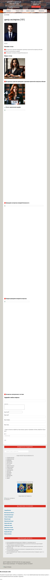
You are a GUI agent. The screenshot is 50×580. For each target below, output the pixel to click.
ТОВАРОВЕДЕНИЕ (10, 470)
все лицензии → (7, 499)
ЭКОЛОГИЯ (9, 471)
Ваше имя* (6, 415)
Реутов (5, 43)
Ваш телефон (7, 419)
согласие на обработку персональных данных (18, 429)
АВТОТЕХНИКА (9, 463)
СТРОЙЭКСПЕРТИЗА (10, 457)
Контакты (41, 11)
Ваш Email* (6, 412)
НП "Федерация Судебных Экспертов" (24, 563)
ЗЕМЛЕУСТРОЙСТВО (10, 465)
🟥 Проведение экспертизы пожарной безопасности (16, 52)
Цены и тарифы (30, 11)
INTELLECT (8, 476)
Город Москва (7, 510)
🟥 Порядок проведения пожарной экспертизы (15, 298)
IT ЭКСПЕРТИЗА (9, 468)
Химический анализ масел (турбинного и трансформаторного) (24, 542)
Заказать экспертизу (36, 6)
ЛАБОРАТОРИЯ (9, 461)
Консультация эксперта (25, 538)
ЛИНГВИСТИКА (9, 475)
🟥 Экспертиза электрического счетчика (14, 394)
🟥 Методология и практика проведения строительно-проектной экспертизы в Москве (23, 49)
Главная (8, 11)
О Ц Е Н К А (9, 464)
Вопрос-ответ (19, 11)
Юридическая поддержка (25, 447)
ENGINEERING (9, 460)
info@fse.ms (36, 4)
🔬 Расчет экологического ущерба (12, 51)
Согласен (1, 579)
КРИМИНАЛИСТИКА (10, 459)
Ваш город (6, 424)
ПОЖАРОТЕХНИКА (10, 467)
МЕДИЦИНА (9, 474)
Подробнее (20, 576)
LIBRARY (8, 478)
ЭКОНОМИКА (9, 472)
